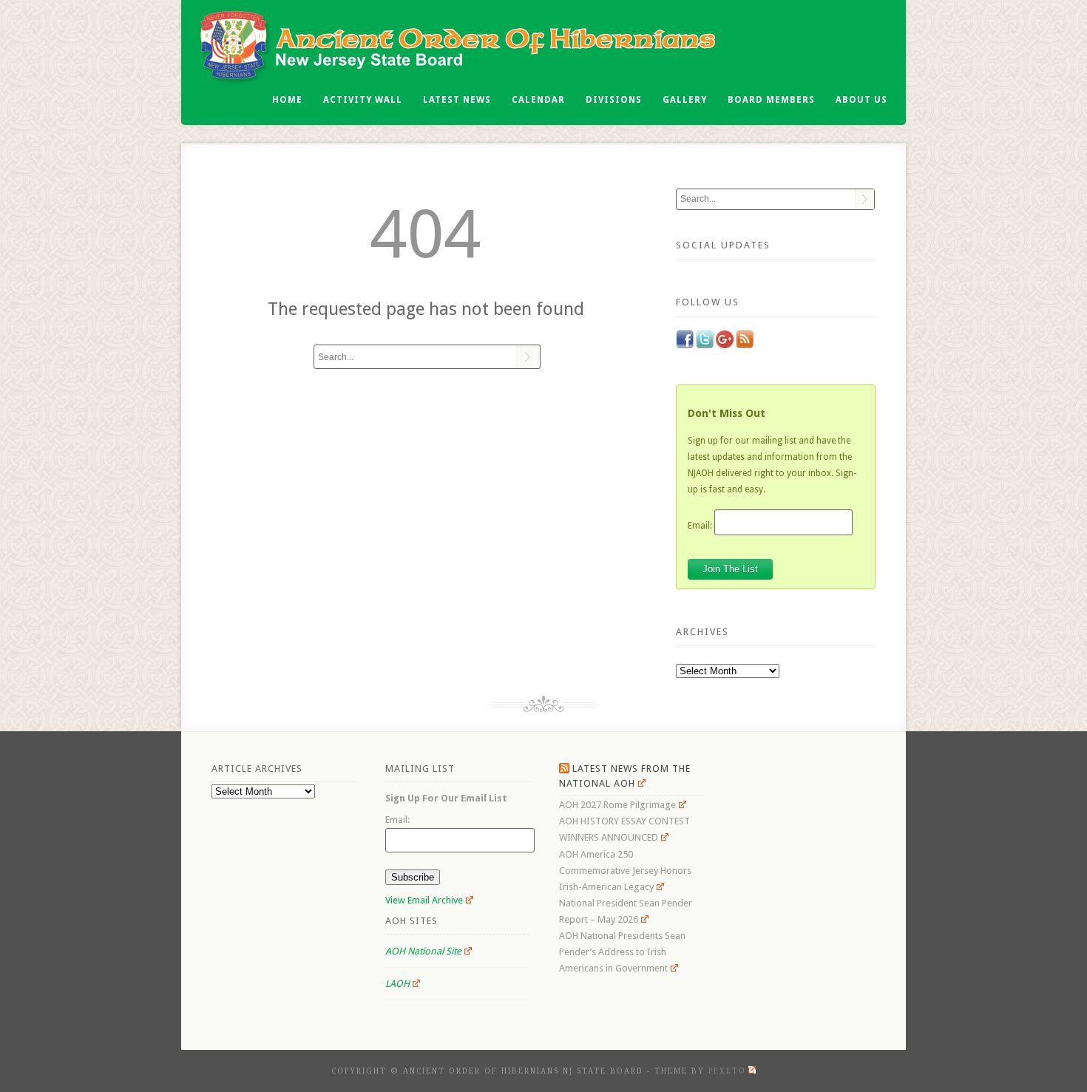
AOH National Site (423, 951)
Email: (700, 525)
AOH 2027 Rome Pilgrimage (617, 804)
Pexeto (727, 1071)
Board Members (771, 100)
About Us (861, 100)
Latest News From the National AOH (625, 776)
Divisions (614, 100)
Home (287, 100)
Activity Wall (362, 100)
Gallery (685, 100)
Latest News (457, 100)
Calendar (538, 100)
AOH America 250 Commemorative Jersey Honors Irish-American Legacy (625, 870)
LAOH (397, 983)
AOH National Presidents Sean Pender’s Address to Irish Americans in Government (622, 952)
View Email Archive (424, 900)
